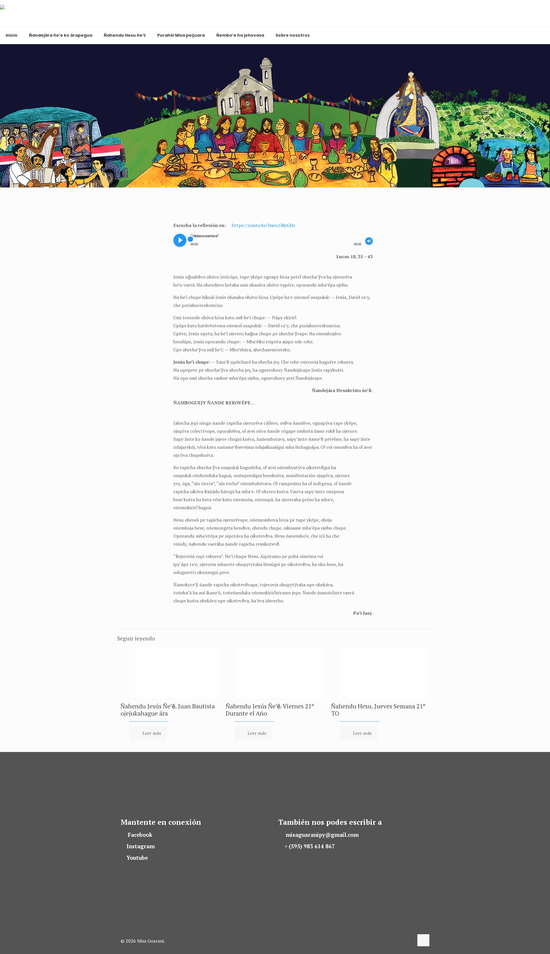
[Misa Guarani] (26, 13)
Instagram (141, 846)
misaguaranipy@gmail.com (322, 834)
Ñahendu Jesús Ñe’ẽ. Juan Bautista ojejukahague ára (168, 709)
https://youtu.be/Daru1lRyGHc (264, 225)
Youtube (137, 857)
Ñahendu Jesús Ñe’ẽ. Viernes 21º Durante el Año (270, 709)
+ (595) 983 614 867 (309, 846)
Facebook (140, 834)
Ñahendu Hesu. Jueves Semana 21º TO (378, 709)
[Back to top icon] (423, 940)
